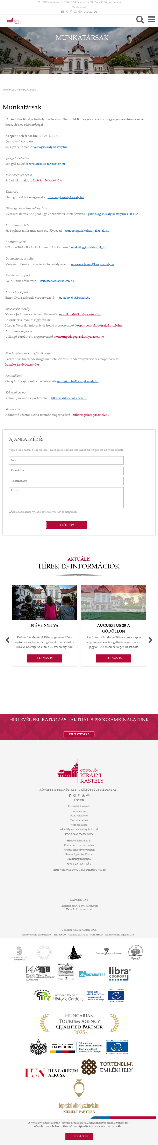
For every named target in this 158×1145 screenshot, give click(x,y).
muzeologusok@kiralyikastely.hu (87, 230)
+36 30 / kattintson (110, 2)
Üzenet (13, 489)
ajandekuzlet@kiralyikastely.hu (78, 381)
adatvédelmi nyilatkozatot (32, 512)
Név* (12, 458)
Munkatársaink (79, 820)
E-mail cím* (16, 468)
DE (96, 12)
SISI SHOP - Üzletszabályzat (71, 934)
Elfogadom (79, 1136)
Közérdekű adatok (79, 806)
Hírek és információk (79, 567)
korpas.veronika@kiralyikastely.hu (99, 325)
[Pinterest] (71, 12)
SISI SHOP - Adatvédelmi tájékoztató (112, 934)
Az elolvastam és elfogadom (44, 512)
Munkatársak (79, 7)
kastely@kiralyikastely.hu (22, 364)
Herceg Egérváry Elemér (79, 854)
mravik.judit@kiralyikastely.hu (80, 314)
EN (91, 12)
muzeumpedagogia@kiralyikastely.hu (79, 336)
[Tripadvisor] (80, 12)
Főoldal (8, 90)
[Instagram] (67, 12)
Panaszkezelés (79, 815)
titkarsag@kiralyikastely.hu (49, 147)
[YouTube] (75, 12)
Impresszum (79, 811)
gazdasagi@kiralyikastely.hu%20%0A (113, 214)
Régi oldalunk (79, 824)
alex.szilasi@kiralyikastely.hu (42, 180)
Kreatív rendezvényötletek (79, 849)
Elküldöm (66, 525)
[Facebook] (62, 12)
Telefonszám (16, 479)
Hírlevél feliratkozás (79, 840)
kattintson (86, 909)
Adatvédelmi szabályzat (36, 934)
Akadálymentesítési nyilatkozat (79, 829)
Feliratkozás (79, 734)
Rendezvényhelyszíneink (79, 845)
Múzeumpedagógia (79, 859)
